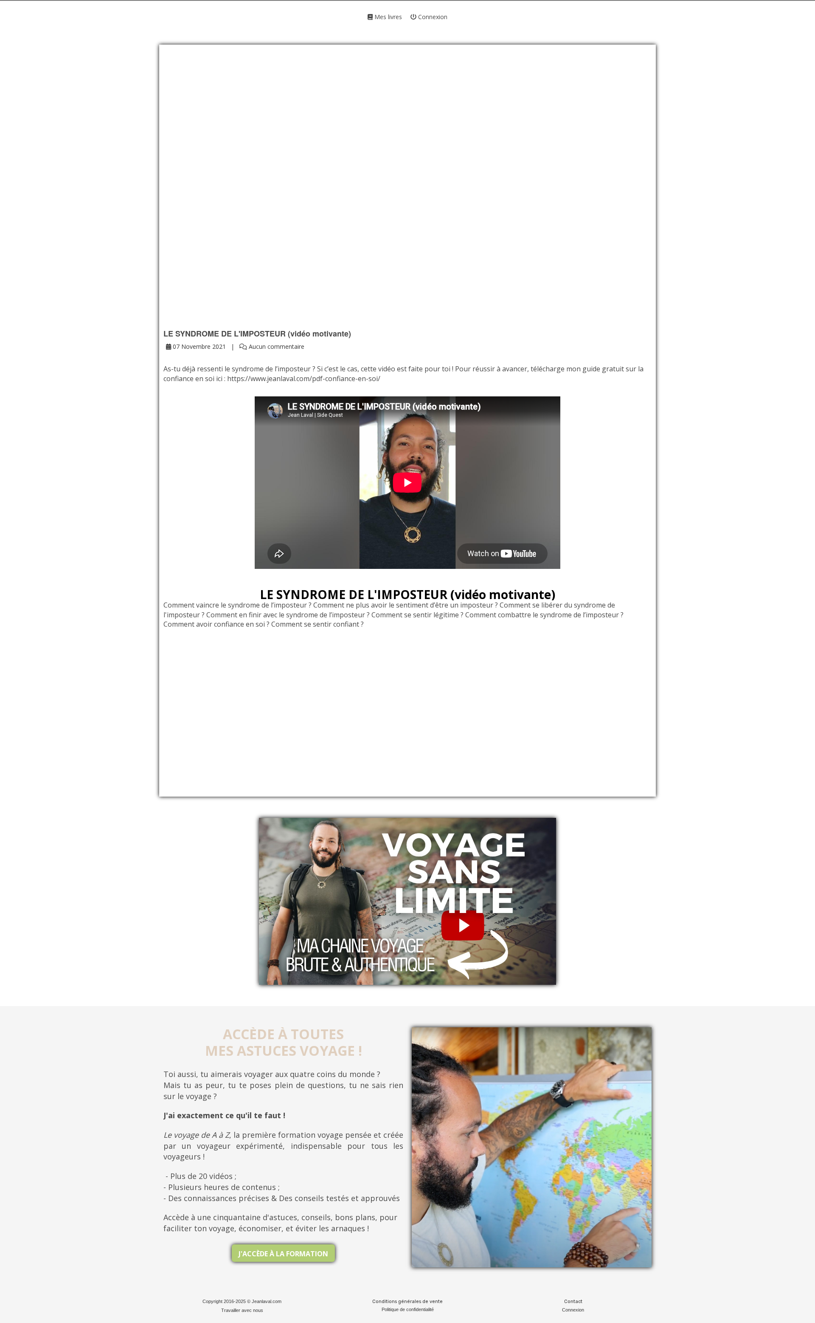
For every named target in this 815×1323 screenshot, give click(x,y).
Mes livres (387, 17)
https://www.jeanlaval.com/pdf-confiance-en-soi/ (303, 378)
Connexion (431, 17)
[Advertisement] (407, 123)
